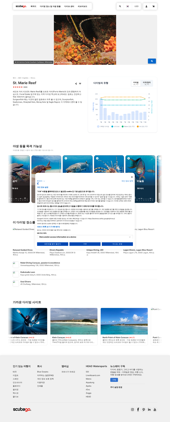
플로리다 (16, 386)
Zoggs (88, 393)
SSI (87, 372)
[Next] (157, 179)
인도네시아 (17, 382)
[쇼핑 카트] (153, 6)
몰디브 (15, 396)
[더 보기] (152, 61)
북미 (14, 78)
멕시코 (15, 393)
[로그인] (146, 6)
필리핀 (15, 389)
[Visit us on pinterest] (143, 409)
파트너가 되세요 (68, 372)
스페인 (15, 379)
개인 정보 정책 (127, 181)
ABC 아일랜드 (23, 78)
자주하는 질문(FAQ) (45, 375)
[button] (41, 181)
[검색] (119, 6)
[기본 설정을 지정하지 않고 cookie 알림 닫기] (132, 177)
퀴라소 (32, 78)
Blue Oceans (42, 372)
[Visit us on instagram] (132, 409)
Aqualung (90, 382)
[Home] (21, 6)
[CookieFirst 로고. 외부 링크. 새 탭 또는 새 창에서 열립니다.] (38, 184)
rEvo (88, 389)
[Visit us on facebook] (138, 409)
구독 (114, 380)
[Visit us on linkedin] (149, 409)
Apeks (88, 386)
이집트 (15, 375)
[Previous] (12, 179)
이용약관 (41, 382)
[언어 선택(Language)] (127, 6)
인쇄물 (40, 386)
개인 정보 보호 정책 (45, 379)
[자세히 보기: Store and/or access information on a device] (130, 237)
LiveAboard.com (93, 375)
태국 (15, 372)
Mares (88, 379)
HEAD (88, 396)
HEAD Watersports (96, 366)
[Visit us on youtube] (155, 409)
